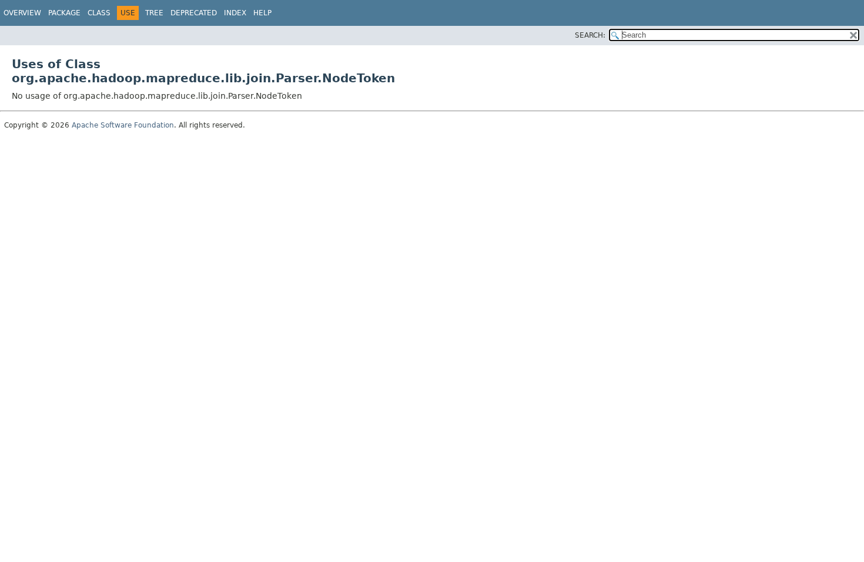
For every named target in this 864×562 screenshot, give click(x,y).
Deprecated (193, 13)
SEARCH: (590, 35)
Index (235, 13)
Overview (22, 13)
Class (99, 13)
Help (262, 13)
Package (64, 13)
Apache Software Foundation (123, 125)
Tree (154, 13)
